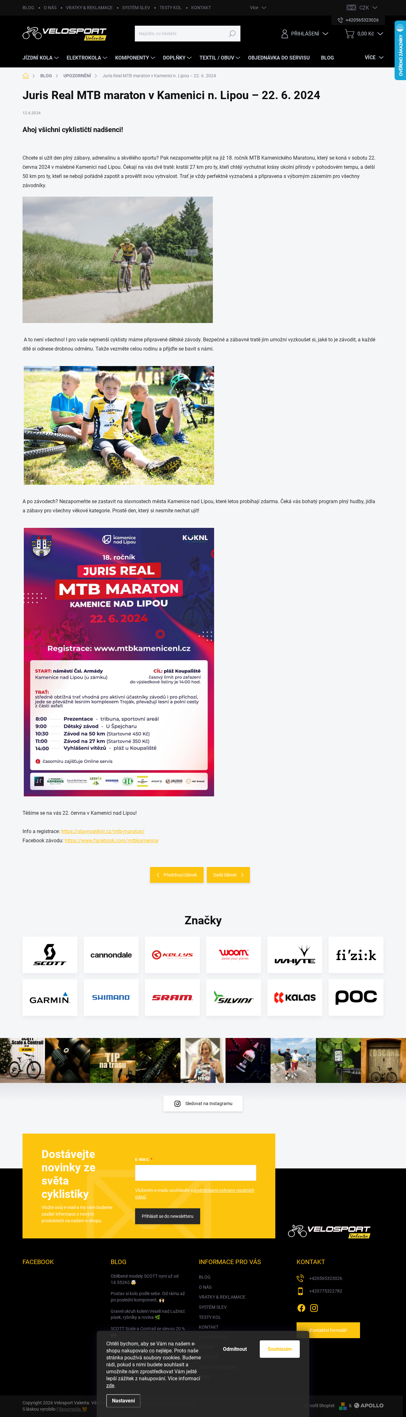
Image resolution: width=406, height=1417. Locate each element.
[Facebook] (301, 1307)
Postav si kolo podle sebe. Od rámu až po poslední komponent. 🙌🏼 (148, 1296)
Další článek (225, 874)
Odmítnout (235, 1349)
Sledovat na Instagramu (208, 1103)
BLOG (28, 7)
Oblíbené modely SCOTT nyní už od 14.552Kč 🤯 (145, 1279)
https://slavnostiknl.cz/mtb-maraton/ (103, 831)
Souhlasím (280, 1349)
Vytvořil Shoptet (319, 1405)
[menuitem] (41, 57)
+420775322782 (325, 1291)
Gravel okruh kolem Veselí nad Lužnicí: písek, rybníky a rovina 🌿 (148, 1314)
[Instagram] (314, 1307)
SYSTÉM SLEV (136, 7)
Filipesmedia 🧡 (71, 1409)
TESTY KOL (171, 7)
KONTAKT (201, 7)
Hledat (232, 33)
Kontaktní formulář (328, 1330)
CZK (364, 8)
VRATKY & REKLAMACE (89, 7)
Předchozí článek (180, 874)
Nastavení (123, 1401)
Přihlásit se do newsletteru (167, 1216)
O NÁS (50, 7)
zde (110, 1385)
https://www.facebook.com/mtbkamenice (111, 841)
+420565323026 (325, 1278)
